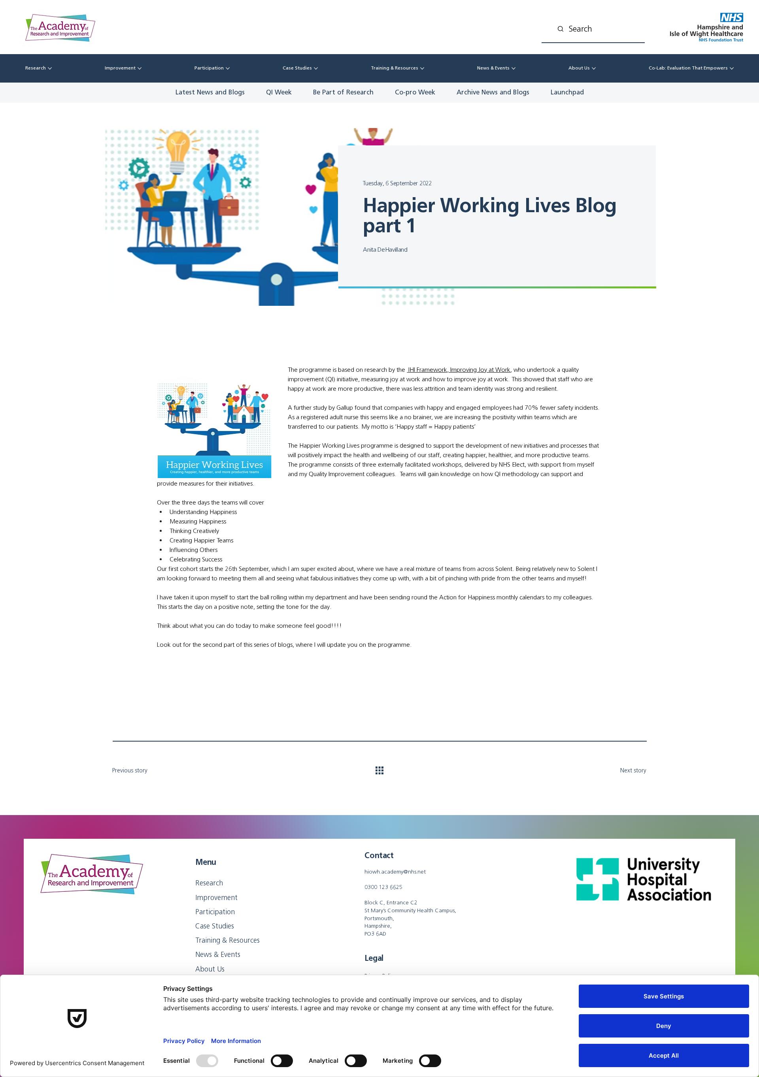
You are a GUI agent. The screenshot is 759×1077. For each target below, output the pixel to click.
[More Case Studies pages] (316, 68)
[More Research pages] (50, 68)
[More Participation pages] (228, 68)
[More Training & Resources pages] (422, 68)
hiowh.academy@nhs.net (395, 871)
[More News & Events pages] (513, 68)
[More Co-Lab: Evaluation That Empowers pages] (732, 68)
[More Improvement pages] (140, 68)
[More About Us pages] (594, 68)
